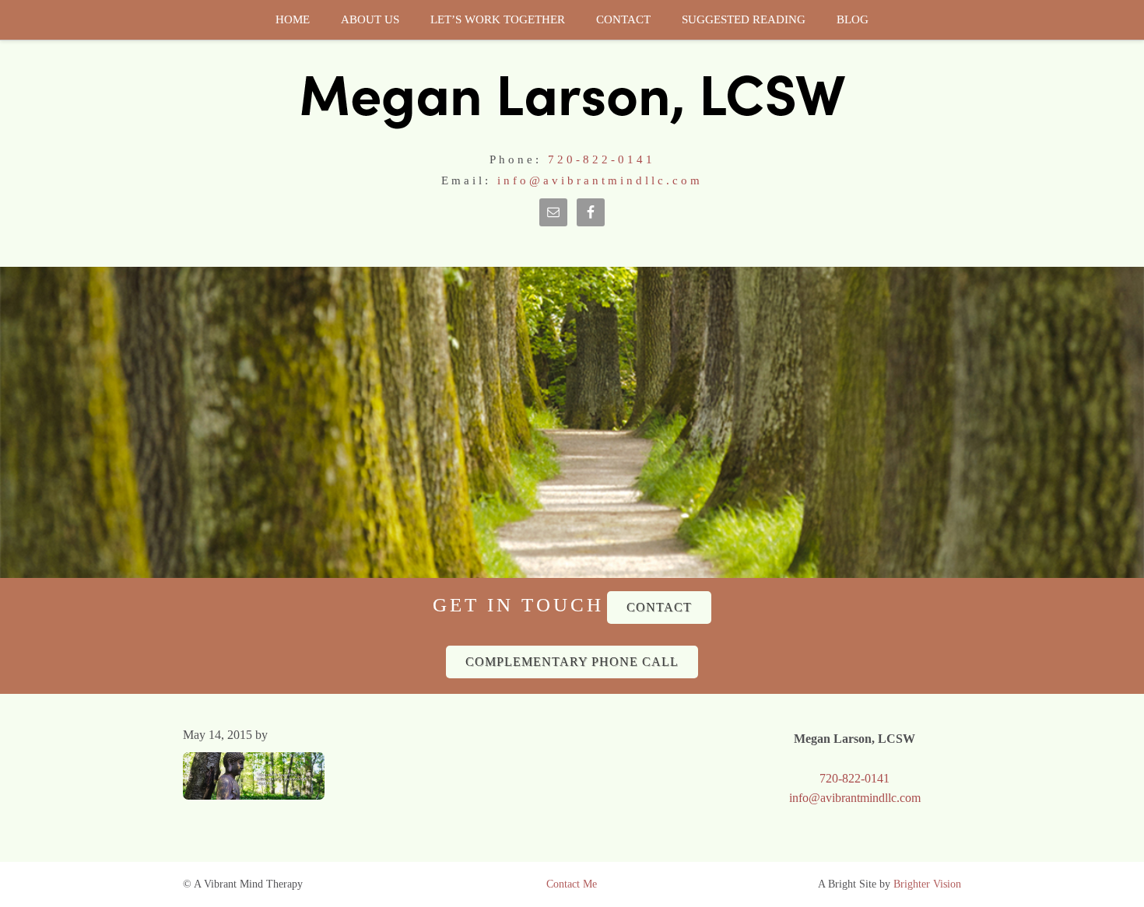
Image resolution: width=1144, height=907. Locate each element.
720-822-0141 (601, 159)
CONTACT (659, 607)
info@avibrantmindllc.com (600, 180)
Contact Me (571, 884)
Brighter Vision (927, 884)
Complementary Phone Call (572, 661)
